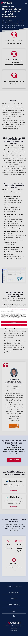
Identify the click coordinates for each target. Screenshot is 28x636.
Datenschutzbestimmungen (19, 309)
